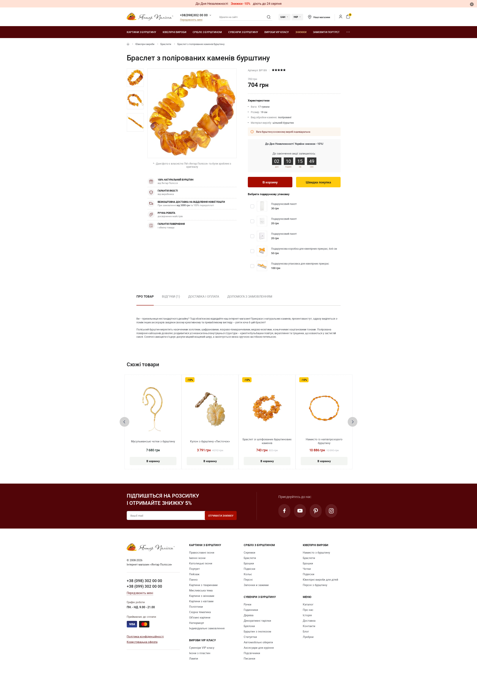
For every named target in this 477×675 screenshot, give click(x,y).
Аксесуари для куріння (259, 647)
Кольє (248, 574)
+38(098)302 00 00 (194, 15)
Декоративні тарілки (257, 620)
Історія (307, 615)
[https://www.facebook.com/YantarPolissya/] (284, 511)
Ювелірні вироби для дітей (320, 579)
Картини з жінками (201, 596)
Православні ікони (201, 552)
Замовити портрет (326, 32)
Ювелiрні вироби (174, 32)
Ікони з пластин (199, 653)
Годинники (251, 610)
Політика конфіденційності (145, 636)
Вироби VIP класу (276, 32)
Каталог (308, 604)
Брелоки (249, 626)
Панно (193, 579)
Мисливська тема (201, 590)
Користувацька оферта (142, 642)
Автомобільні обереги (258, 642)
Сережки (249, 552)
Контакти (309, 626)
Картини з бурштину (141, 32)
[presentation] (124, 422)
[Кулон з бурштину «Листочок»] (210, 409)
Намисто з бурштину (316, 552)
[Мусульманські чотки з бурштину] (153, 409)
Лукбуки (308, 637)
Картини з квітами (201, 601)
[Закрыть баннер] (472, 4)
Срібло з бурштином (207, 32)
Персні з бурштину (315, 585)
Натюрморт (196, 623)
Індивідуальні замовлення (207, 628)
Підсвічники (252, 653)
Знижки (301, 32)
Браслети (165, 44)
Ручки (247, 604)
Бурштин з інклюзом (257, 631)
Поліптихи (196, 606)
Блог (306, 631)
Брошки (249, 563)
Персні (248, 579)
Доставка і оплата (203, 296)
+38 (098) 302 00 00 (144, 580)
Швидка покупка (318, 182)
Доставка (309, 620)
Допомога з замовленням (249, 296)
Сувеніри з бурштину (243, 32)
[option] (135, 77)
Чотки (307, 569)
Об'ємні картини (199, 617)
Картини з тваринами (203, 585)
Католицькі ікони (200, 563)
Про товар (145, 296)
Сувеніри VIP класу (201, 647)
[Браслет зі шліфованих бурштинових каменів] (267, 409)
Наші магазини (321, 17)
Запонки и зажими (256, 585)
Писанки (249, 658)
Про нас (308, 610)
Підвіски (249, 569)
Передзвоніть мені (191, 19)
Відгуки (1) (171, 296)
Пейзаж (194, 574)
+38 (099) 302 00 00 (144, 586)
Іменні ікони (197, 558)
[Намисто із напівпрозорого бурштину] (324, 409)
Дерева (248, 615)
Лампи (193, 658)
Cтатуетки (250, 637)
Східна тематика (200, 612)
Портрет (194, 569)
